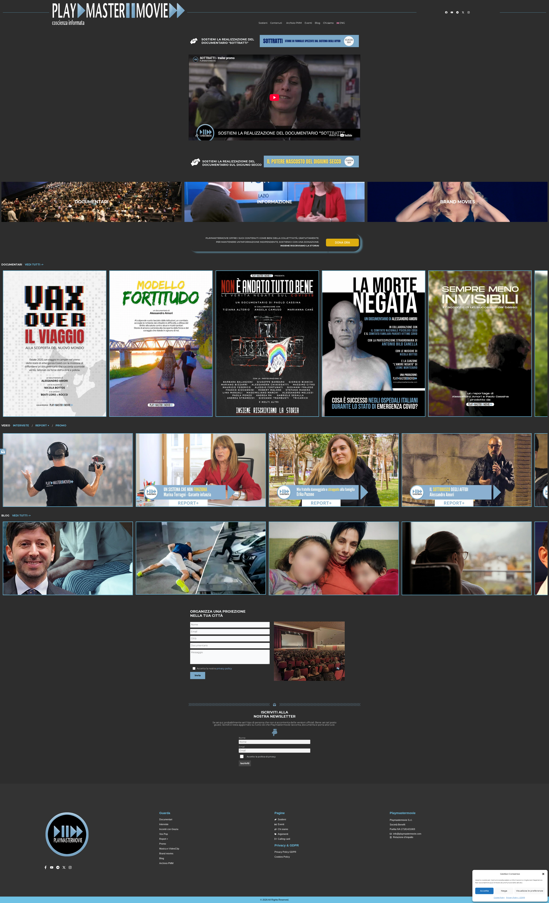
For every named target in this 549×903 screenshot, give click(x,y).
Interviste (21, 425)
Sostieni (263, 23)
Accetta (484, 890)
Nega (504, 890)
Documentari (11, 264)
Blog (317, 23)
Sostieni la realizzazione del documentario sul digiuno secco (232, 163)
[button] (543, 874)
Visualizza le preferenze (529, 890)
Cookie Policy (499, 897)
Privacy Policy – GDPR (515, 897)
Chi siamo (328, 23)
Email (242, 747)
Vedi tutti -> (34, 264)
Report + (42, 425)
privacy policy (224, 668)
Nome (242, 738)
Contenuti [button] (276, 23)
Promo (61, 425)
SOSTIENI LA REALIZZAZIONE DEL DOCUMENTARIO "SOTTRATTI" (227, 41)
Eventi (308, 23)
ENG (342, 23)
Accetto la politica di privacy (261, 756)
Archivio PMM (294, 23)
